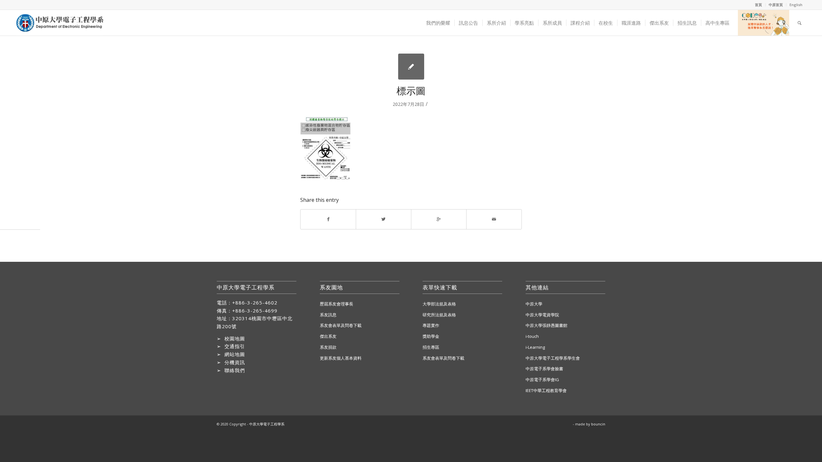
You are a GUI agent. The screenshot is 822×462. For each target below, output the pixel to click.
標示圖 (411, 90)
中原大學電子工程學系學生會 (553, 358)
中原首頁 (776, 4)
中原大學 (534, 304)
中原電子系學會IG (542, 379)
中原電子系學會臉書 (544, 369)
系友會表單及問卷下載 (341, 325)
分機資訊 (234, 362)
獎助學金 (431, 336)
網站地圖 (234, 354)
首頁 (758, 4)
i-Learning (535, 347)
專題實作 (431, 325)
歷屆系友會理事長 (336, 304)
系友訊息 (328, 315)
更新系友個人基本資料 (341, 358)
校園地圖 (234, 338)
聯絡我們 (234, 370)
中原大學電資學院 (542, 315)
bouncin (598, 424)
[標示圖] (411, 67)
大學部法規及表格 (439, 304)
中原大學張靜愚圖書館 (546, 325)
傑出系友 (328, 336)
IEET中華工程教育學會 (546, 390)
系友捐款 (328, 347)
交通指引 (234, 346)
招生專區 (431, 347)
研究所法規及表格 (439, 315)
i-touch (532, 336)
